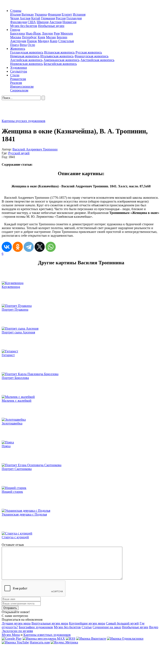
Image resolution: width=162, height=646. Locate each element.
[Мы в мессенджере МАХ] (44, 638)
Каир (53, 41)
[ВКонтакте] (7, 247)
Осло (31, 45)
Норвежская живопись (26, 64)
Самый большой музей (122, 623)
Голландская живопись (26, 52)
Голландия (74, 18)
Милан (51, 37)
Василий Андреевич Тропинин (35, 149)
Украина (41, 14)
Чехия (14, 18)
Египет (67, 14)
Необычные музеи (51, 26)
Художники (18, 67)
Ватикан (28, 14)
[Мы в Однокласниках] (125, 638)
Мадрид (43, 41)
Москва (15, 37)
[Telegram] (29, 247)
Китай (35, 18)
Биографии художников (36, 627)
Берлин (62, 37)
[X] (40, 247)
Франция (54, 14)
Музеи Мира (11, 635)
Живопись (17, 48)
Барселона (17, 33)
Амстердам (18, 41)
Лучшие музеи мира (16, 623)
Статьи (87, 627)
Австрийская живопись (97, 60)
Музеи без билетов (23, 26)
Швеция (43, 22)
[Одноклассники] (18, 247)
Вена (23, 45)
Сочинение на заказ (107, 627)
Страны (15, 10)
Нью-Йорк (33, 33)
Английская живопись (26, 60)
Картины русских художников (23, 121)
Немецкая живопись (24, 56)
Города (15, 29)
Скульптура (18, 71)
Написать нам (40, 642)
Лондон (47, 33)
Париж (32, 41)
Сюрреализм (19, 90)
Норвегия (69, 22)
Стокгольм (66, 41)
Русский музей (19, 153)
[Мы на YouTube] (15, 642)
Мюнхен (67, 33)
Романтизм (18, 79)
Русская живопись (89, 52)
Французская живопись (91, 56)
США (32, 22)
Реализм (16, 83)
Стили (14, 75)
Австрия (55, 22)
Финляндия (18, 22)
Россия (61, 18)
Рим (57, 33)
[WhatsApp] (51, 247)
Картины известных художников (47, 635)
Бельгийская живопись (60, 64)
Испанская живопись (59, 52)
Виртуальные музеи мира (49, 623)
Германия (48, 18)
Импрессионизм (22, 86)
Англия (25, 18)
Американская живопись (61, 60)
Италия (15, 14)
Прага (14, 45)
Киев (41, 37)
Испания (79, 14)
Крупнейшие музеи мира (87, 623)
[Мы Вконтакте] (91, 638)
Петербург (29, 37)
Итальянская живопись (57, 56)
